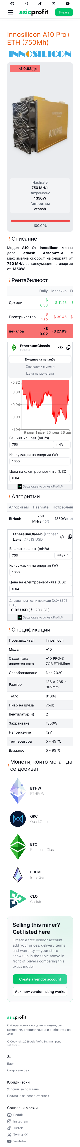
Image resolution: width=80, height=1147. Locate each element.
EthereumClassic (35, 346)
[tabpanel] (40, 408)
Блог (10, 1063)
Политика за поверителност (28, 1096)
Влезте (64, 12)
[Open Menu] (10, 12)
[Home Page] (33, 12)
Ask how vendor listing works (40, 991)
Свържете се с (18, 1070)
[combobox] (62, 444)
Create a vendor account (40, 979)
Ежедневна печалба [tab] (40, 359)
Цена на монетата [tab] (40, 373)
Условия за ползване (23, 1089)
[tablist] (40, 366)
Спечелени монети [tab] (40, 366)
